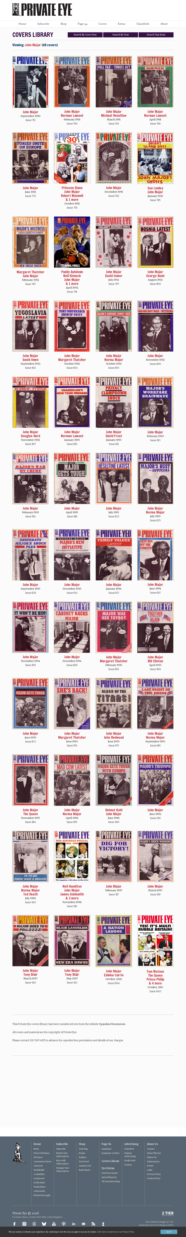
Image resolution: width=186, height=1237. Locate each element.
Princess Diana (72, 187)
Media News (39, 1187)
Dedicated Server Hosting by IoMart (156, 1225)
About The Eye (154, 1153)
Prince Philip (155, 979)
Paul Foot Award (109, 1173)
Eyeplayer (106, 1149)
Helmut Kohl (113, 810)
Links (149, 1170)
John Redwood (114, 737)
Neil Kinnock (72, 275)
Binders (83, 1157)
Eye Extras (108, 1168)
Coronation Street (42, 1161)
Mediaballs (39, 1170)
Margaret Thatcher (30, 272)
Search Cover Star (85, 34)
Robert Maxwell (72, 195)
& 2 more (72, 898)
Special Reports (109, 1177)
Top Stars (156, 34)
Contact (128, 1164)
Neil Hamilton (72, 886)
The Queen (30, 813)
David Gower (113, 275)
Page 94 (82, 24)
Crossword (39, 1178)
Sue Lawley (155, 188)
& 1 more (72, 199)
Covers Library (110, 1161)
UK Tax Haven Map (111, 1181)
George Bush (155, 275)
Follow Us (152, 1157)
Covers (103, 24)
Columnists (39, 1191)
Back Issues (84, 1170)
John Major (30, 112)
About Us (152, 1144)
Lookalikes (39, 1174)
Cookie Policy (153, 1178)
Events (150, 1165)
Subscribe (43, 24)
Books (82, 1153)
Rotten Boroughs (42, 1195)
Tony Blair (30, 974)
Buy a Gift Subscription (62, 1162)
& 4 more (155, 983)
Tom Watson (155, 971)
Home (22, 24)
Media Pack (129, 1160)
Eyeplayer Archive (111, 1153)
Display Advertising (130, 1155)
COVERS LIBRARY (32, 34)
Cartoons (38, 1165)
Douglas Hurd (30, 435)
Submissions (153, 1161)
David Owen (31, 359)
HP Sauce (38, 1157)
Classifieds (142, 24)
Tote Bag (83, 1149)
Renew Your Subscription (62, 1155)
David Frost (114, 435)
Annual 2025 (85, 1165)
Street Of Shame (42, 1153)
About (164, 24)
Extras (121, 24)
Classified (129, 1149)
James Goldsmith (72, 894)
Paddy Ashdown (72, 271)
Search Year (120, 34)
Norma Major (113, 359)
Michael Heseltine (114, 115)
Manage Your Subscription (62, 1169)
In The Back (39, 1182)
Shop (63, 24)
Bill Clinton (155, 661)
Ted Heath (30, 894)
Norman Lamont (72, 115)
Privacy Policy (154, 1174)
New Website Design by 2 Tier (159, 1221)
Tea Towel (84, 1161)
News (36, 1149)
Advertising (131, 1144)
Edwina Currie (114, 975)
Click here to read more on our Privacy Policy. (116, 1232)
